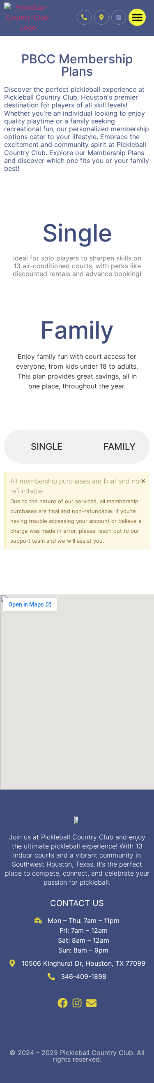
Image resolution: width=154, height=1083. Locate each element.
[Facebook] (62, 1003)
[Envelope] (91, 1003)
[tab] (40, 447)
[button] (137, 17)
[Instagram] (77, 1003)
